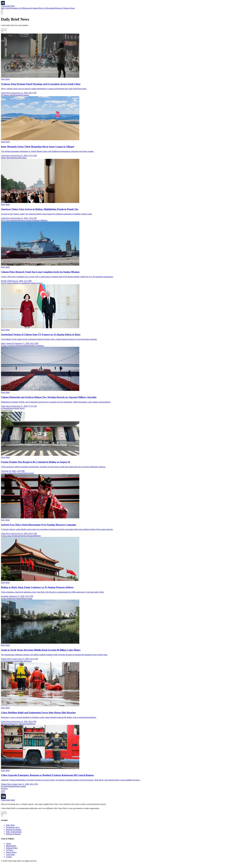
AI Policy (9, 850)
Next (3, 793)
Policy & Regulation (47, 8)
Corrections (10, 854)
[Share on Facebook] (4, 29)
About (72, 8)
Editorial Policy (12, 848)
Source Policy (11, 852)
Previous (4, 788)
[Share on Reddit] (6, 29)
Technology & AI (16, 8)
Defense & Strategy (62, 8)
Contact (9, 857)
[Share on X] (2, 29)
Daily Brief (5, 8)
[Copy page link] (2, 32)
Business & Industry (31, 8)
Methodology (11, 846)
